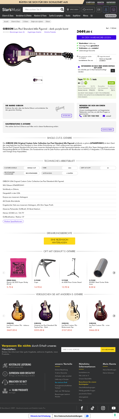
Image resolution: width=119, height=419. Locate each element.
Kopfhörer (77, 15)
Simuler (111, 83)
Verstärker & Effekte (24, 15)
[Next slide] (114, 272)
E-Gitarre (25, 21)
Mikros (86, 15)
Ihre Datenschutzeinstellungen (68, 416)
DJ (92, 15)
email (108, 116)
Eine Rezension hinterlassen (59, 241)
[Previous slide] (3, 272)
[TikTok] (92, 408)
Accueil (6, 21)
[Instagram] (103, 408)
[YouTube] (113, 408)
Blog (80, 400)
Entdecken (67, 115)
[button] (37, 80)
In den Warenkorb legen (96, 37)
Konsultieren (107, 129)
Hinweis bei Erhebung (40, 416)
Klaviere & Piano (40, 15)
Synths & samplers (56, 15)
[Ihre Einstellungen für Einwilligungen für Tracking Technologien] (115, 415)
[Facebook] (82, 408)
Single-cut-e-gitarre (37, 21)
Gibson (48, 21)
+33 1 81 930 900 (21, 384)
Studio (68, 15)
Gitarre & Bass (8, 15)
